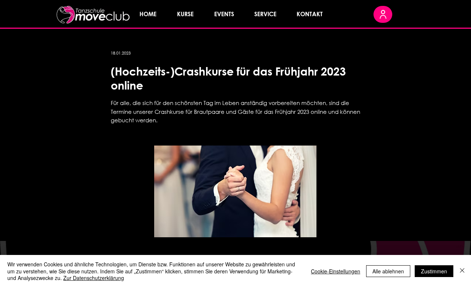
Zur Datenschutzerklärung (93, 277)
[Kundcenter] (382, 14)
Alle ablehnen (388, 271)
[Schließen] (462, 271)
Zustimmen (434, 271)
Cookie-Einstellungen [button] (335, 271)
